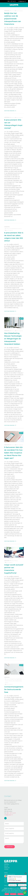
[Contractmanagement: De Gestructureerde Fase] (14, 669)
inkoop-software (8, 680)
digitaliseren (18, 679)
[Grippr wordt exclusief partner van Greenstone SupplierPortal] (14, 552)
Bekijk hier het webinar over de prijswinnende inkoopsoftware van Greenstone (12, 18)
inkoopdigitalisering (13, 228)
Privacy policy (21, 894)
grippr (7, 228)
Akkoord (7, 894)
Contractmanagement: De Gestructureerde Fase (13, 689)
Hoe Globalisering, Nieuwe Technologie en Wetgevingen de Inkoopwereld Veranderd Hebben (12, 338)
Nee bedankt (13, 894)
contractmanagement (11, 679)
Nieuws (12, 10)
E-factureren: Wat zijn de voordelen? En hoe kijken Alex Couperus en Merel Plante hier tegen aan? (13, 452)
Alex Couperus (19, 10)
